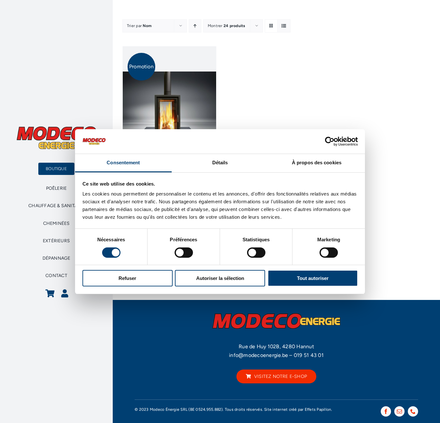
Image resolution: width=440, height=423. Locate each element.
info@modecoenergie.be (258, 355)
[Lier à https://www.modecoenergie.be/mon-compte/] (64, 293)
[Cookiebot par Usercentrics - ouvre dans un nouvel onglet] (329, 141)
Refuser (127, 278)
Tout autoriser (313, 278)
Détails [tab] (220, 162)
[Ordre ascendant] (195, 26)
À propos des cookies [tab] (316, 162)
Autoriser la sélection (220, 278)
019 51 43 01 (309, 355)
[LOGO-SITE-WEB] (56, 128)
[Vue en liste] (284, 26)
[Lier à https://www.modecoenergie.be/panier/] (49, 293)
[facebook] (386, 411)
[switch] (184, 252)
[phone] (413, 411)
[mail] (399, 411)
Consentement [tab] (123, 162)
